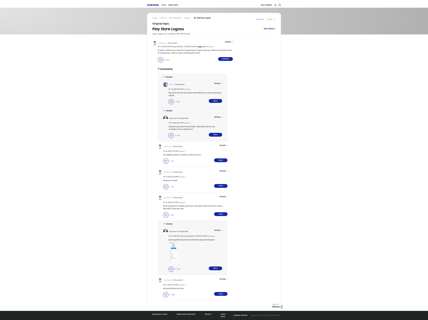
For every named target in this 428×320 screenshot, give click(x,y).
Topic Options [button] (269, 29)
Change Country (241, 315)
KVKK (223, 317)
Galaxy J (211, 47)
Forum (164, 5)
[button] (229, 42)
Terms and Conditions (186, 314)
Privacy (208, 314)
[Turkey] (153, 5)
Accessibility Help (159, 314)
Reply (215, 101)
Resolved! (260, 19)
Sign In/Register (266, 5)
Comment (225, 59)
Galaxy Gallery (173, 5)
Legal (223, 314)
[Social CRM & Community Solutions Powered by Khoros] (278, 306)
